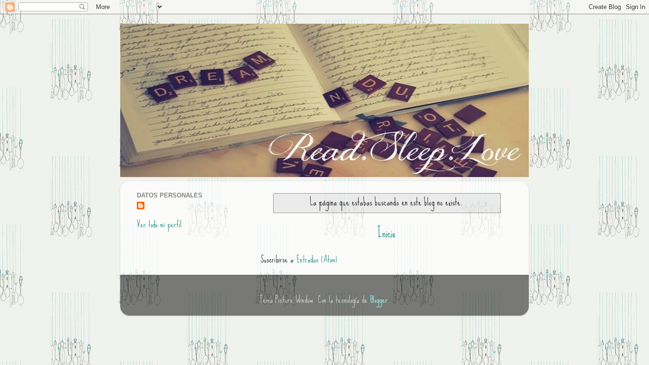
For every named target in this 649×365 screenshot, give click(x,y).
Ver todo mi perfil (159, 224)
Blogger (379, 299)
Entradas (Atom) (316, 259)
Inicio (386, 233)
